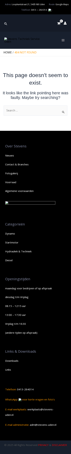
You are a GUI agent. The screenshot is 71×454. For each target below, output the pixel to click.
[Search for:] (35, 110)
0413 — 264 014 (39, 9)
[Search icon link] (5, 23)
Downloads (11, 360)
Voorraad (10, 182)
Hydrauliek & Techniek (18, 251)
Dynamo (10, 233)
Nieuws (9, 155)
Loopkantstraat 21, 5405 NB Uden (28, 4)
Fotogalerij (11, 173)
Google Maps (62, 4)
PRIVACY (43, 445)
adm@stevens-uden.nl (42, 424)
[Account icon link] (65, 23)
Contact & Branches (17, 164)
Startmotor (11, 242)
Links (8, 369)
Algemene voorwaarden (19, 191)
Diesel (9, 260)
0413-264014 (25, 389)
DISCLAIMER (59, 445)
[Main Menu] (63, 40)
